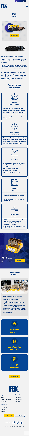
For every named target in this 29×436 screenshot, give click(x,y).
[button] (27, 6)
